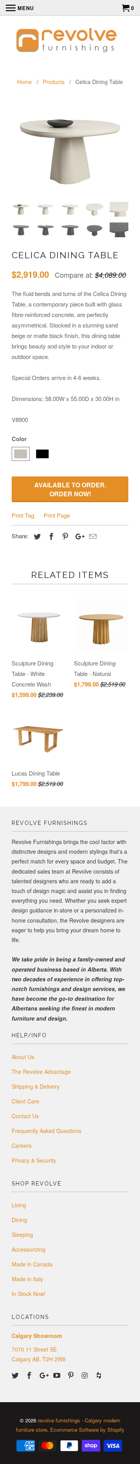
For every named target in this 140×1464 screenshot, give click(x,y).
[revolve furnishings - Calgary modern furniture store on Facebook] (30, 1375)
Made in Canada (32, 1264)
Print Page (57, 515)
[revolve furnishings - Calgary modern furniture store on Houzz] (99, 1375)
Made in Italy (27, 1279)
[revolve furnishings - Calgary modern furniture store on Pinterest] (71, 1375)
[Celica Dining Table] (70, 149)
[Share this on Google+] (78, 536)
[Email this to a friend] (92, 536)
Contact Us (25, 1116)
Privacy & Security (34, 1160)
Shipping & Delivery (36, 1086)
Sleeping (22, 1234)
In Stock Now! (29, 1294)
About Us (23, 1057)
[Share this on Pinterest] (64, 536)
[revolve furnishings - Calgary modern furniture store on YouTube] (57, 1375)
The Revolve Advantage (41, 1071)
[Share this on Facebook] (50, 536)
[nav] (20, 8)
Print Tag (23, 515)
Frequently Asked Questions (46, 1131)
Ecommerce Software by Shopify (87, 1429)
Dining (19, 1220)
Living (19, 1205)
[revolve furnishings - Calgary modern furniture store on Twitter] (16, 1375)
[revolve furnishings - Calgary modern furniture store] (70, 41)
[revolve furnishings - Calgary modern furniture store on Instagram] (85, 1375)
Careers (22, 1145)
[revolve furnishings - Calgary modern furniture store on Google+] (44, 1375)
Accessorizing (29, 1249)
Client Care (25, 1101)
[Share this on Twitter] (36, 536)
